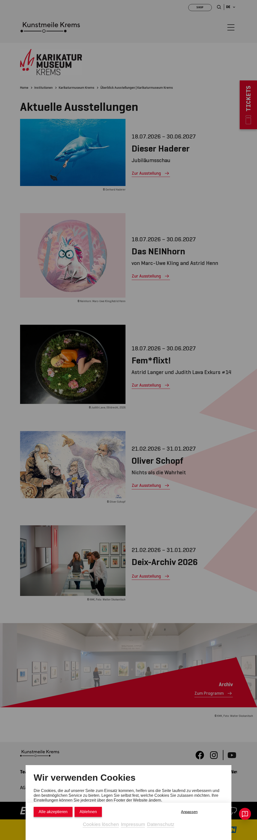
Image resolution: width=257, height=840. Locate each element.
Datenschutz (160, 824)
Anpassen (189, 812)
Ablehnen (88, 812)
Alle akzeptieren (53, 812)
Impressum (133, 824)
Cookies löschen (101, 824)
